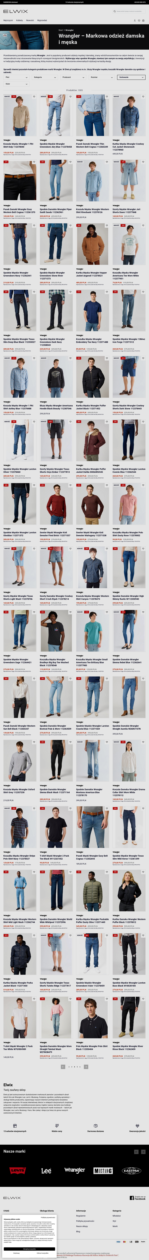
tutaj (10, 1242)
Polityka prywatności (48, 1217)
